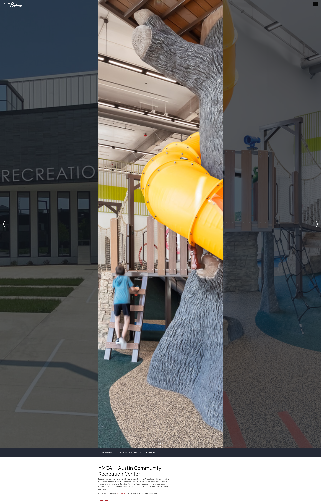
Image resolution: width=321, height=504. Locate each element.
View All (104, 500)
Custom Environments (107, 452)
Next (317, 224)
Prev (4, 224)
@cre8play (121, 493)
